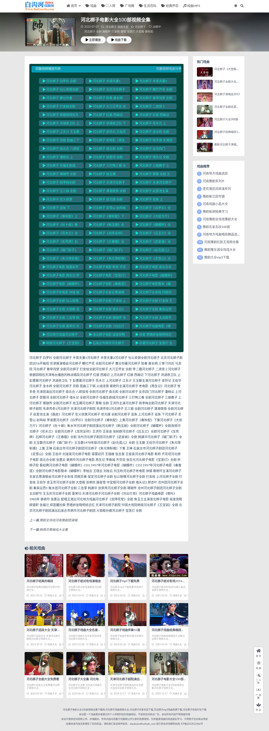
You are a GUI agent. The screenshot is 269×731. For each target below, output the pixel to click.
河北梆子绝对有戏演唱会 (84, 581)
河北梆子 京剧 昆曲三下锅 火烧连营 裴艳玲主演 (61, 141)
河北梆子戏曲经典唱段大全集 (171, 630)
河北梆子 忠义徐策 (58, 199)
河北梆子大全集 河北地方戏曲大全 (90, 679)
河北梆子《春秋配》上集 (60, 217)
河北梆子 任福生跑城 (60, 165)
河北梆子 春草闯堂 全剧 (155, 98)
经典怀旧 (172, 5)
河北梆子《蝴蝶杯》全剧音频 (153, 225)
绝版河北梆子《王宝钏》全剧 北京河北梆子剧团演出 (61, 344)
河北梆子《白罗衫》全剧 (153, 208)
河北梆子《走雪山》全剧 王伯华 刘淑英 (153, 259)
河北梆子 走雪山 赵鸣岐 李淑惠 (107, 208)
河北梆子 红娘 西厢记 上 (106, 115)
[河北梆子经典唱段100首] (205, 135)
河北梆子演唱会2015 (227, 94)
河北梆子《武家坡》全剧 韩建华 (153, 242)
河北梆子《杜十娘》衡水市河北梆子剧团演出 (60, 225)
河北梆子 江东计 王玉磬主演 (61, 132)
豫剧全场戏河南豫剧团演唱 (58, 520)
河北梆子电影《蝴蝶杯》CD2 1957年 (61, 284)
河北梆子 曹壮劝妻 (58, 98)
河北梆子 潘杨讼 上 (59, 157)
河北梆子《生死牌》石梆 (60, 242)
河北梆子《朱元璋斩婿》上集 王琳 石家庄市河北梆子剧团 (61, 259)
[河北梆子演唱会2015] (205, 97)
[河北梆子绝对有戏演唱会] (85, 565)
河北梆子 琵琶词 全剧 (107, 157)
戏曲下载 (121, 39)
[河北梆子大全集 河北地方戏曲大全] (85, 663)
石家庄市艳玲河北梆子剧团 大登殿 (106, 344)
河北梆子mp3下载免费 (124, 581)
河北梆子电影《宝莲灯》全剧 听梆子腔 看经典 (107, 276)
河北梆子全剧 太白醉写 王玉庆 (154, 318)
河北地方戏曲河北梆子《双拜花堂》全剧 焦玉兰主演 (60, 335)
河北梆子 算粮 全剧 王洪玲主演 (153, 175)
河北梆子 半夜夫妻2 (152, 81)
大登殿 (140, 31)
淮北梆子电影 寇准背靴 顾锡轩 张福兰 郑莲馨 (107, 335)
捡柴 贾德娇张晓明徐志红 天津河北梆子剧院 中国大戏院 (154, 335)
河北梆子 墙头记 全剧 (153, 157)
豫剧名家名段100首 (216, 227)
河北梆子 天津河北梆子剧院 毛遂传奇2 (154, 183)
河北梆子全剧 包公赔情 (62, 300)
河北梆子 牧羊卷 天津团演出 (154, 141)
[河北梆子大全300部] (205, 122)
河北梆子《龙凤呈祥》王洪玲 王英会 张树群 (106, 234)
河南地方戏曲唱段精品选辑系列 (225, 234)
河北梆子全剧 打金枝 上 (109, 300)
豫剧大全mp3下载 (216, 257)
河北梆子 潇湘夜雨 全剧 (109, 191)
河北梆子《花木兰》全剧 (60, 234)
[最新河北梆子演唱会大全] (205, 147)
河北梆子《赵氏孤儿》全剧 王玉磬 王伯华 (153, 251)
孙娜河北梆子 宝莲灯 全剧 (154, 344)
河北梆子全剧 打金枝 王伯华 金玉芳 (154, 301)
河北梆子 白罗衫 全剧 (60, 81)
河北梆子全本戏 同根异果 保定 (154, 293)
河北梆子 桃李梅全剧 (60, 182)
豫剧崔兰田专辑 (214, 196)
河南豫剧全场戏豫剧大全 (220, 219)
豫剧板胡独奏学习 (215, 211)
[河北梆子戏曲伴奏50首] (127, 614)
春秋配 (149, 31)
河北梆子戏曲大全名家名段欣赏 (89, 630)
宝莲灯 (131, 31)
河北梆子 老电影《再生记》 (107, 141)
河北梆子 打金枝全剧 (60, 106)
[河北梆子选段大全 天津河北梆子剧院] (44, 614)
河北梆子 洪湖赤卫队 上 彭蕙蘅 (61, 124)
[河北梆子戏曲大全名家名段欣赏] (85, 614)
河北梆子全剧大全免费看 (43, 679)
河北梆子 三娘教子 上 (153, 165)
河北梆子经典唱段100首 (229, 132)
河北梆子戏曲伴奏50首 (125, 630)
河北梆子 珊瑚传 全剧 (60, 174)
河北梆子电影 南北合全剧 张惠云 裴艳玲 (154, 267)
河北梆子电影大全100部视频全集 (173, 679)
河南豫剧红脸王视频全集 (221, 242)
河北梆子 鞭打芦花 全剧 (155, 89)
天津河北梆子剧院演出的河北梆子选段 (135, 679)
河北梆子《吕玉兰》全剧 (153, 234)
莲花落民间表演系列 (217, 188)
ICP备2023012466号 (191, 724)
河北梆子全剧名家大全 (228, 107)
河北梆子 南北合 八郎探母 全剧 (61, 149)
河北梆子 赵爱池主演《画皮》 (152, 191)
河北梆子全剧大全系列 (228, 81)
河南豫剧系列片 (214, 181)
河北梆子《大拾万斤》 (154, 216)
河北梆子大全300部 (226, 119)
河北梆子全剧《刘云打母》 (106, 327)
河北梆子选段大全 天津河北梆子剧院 (51, 630)
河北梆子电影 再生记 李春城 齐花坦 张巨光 (61, 276)
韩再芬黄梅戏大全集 (54, 529)
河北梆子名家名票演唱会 (106, 293)
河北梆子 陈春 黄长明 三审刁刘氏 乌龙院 (106, 98)
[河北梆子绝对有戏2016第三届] (169, 565)
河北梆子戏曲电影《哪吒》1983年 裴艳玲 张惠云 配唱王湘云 (154, 327)
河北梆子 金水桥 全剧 (153, 131)
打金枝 (115, 31)
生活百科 (150, 5)
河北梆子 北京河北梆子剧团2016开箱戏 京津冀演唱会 (107, 90)
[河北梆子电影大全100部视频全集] (169, 663)
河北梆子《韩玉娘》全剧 (106, 225)
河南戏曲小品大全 (215, 204)
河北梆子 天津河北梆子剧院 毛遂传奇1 (107, 183)
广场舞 (129, 5)
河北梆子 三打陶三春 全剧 (107, 166)
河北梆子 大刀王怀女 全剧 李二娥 (107, 107)
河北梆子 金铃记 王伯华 (109, 131)
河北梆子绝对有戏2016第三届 (171, 581)
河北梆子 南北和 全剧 (107, 148)
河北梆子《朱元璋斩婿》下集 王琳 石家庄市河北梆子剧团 (107, 259)
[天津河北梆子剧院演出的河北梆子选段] (127, 663)
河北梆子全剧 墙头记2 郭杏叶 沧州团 (106, 310)
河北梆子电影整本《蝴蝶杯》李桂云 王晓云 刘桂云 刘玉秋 (154, 284)
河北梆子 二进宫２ (151, 106)
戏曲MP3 (193, 5)
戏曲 (93, 5)
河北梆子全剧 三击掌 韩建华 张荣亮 (61, 318)
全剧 (99, 31)
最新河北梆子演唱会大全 (229, 144)
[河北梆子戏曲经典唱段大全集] (169, 614)
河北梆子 (111, 27)
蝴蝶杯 (106, 31)
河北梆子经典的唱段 (40, 581)
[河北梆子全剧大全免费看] (44, 663)
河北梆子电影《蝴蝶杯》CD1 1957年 (154, 276)
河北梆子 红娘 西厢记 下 (152, 115)
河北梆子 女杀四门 (151, 148)
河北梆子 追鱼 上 (150, 199)
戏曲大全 (122, 27)
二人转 (110, 5)
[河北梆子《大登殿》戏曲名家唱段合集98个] (205, 72)
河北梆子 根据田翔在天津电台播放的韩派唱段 (61, 115)
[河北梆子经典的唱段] (44, 565)
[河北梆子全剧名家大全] (205, 109)
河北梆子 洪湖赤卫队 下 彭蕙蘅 (107, 124)
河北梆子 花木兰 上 (152, 123)
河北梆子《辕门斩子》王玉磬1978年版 (106, 251)
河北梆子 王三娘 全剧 (60, 191)
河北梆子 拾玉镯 (104, 174)
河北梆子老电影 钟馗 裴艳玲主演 (61, 293)
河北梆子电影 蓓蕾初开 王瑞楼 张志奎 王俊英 (61, 267)
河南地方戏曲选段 (215, 173)
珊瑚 (123, 31)
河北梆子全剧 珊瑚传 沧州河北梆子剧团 (107, 318)
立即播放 (95, 39)
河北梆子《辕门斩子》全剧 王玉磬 (60, 251)
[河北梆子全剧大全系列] (205, 84)
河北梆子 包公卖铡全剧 (62, 89)
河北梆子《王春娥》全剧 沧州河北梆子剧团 (106, 242)
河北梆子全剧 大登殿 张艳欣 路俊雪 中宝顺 (61, 310)
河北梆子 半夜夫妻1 (106, 81)
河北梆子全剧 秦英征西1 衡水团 (154, 310)
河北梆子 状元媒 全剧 (107, 199)
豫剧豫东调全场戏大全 (220, 249)
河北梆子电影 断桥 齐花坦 (107, 267)
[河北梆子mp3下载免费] (127, 565)
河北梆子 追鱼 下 (57, 207)
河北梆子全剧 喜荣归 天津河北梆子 (61, 327)
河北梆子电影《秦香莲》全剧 (107, 284)
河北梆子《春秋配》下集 (106, 217)
